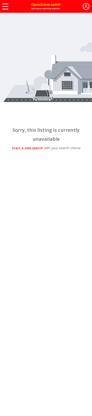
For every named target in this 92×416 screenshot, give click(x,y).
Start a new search (27, 148)
